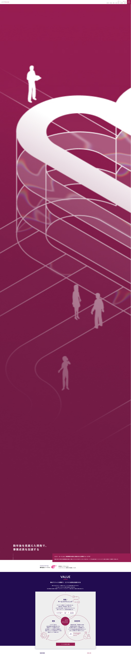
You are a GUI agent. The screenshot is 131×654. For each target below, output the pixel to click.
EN (120, 1)
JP (118, 1)
